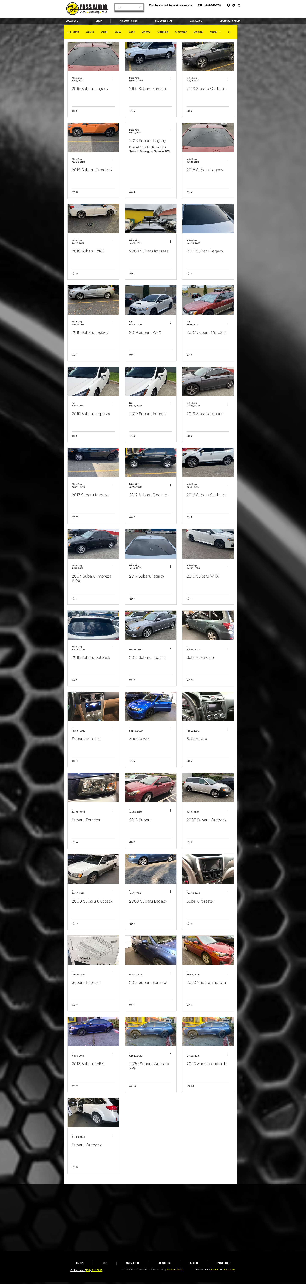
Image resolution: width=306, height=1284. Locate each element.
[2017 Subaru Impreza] (93, 462)
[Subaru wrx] (150, 706)
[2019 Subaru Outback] (208, 56)
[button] (229, 32)
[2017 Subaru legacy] (150, 544)
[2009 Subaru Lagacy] (150, 869)
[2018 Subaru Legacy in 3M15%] (208, 1112)
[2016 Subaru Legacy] (93, 56)
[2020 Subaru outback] (208, 1031)
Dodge (198, 32)
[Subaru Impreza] (93, 950)
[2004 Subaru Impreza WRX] (93, 544)
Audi (104, 32)
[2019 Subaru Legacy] (208, 218)
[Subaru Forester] (208, 625)
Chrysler (181, 32)
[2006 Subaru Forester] (208, 1194)
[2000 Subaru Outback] (93, 869)
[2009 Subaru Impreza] (150, 218)
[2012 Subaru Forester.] (150, 462)
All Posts (73, 32)
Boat (131, 32)
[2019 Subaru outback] (93, 625)
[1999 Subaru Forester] (150, 56)
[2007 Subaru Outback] (208, 300)
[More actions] (114, 79)
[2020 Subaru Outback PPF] (150, 1031)
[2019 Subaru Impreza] (93, 381)
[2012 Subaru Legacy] (150, 625)
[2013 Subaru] (150, 787)
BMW (117, 32)
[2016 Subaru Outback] (208, 462)
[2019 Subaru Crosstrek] (93, 137)
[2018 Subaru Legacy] (208, 137)
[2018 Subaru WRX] (93, 218)
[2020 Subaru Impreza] (208, 950)
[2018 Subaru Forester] (150, 950)
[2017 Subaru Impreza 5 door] (93, 1194)
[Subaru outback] (93, 706)
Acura (90, 32)
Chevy (146, 32)
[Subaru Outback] (93, 1112)
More (213, 32)
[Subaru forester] (208, 869)
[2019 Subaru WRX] (150, 300)
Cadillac (162, 32)
